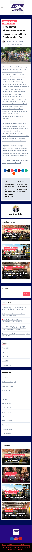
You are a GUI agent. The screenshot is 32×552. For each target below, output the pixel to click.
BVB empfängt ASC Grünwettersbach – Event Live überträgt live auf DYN (14, 236)
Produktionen (6, 403)
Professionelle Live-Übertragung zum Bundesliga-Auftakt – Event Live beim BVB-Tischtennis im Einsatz (14, 327)
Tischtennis (8, 231)
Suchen (5, 288)
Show (4, 416)
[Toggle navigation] (2, 7)
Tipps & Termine (7, 420)
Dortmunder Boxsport (9, 21)
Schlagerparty (6, 412)
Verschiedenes (6, 433)
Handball (5, 399)
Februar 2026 (6, 365)
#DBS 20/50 (12, 44)
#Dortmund (19, 44)
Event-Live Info (7, 390)
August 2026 (6, 348)
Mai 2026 (5, 361)
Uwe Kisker (11, 41)
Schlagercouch (7, 408)
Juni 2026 (5, 356)
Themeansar (20, 549)
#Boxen (6, 44)
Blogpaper (10, 549)
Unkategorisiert (7, 429)
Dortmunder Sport (8, 23)
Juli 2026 (5, 352)
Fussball (4, 395)
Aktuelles (7, 229)
